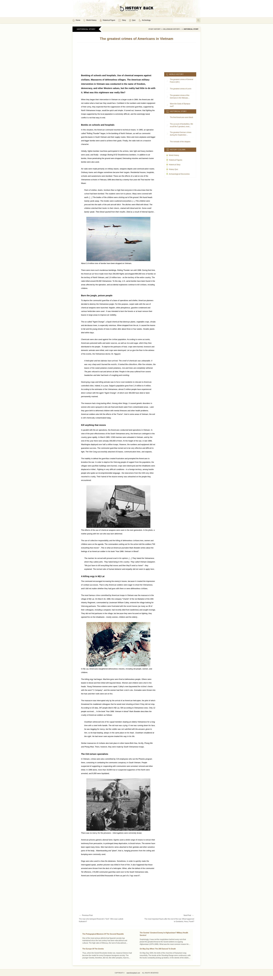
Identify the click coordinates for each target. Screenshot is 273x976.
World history (174, 155)
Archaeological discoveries (179, 174)
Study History (154, 29)
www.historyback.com (133, 973)
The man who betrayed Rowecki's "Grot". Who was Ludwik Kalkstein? (101, 920)
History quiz (173, 169)
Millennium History (171, 29)
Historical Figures (175, 160)
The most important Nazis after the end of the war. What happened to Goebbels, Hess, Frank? (169, 920)
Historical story (191, 29)
